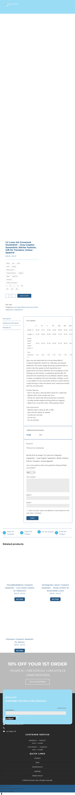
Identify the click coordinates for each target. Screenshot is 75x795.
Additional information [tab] (11, 323)
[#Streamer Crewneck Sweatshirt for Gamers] (20, 604)
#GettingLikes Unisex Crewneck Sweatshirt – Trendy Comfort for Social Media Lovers (55, 588)
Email (29, 503)
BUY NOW (19, 599)
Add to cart (24, 296)
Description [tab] (7, 319)
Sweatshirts (19, 310)
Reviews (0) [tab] (7, 328)
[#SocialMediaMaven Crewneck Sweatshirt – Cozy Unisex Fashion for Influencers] (20, 549)
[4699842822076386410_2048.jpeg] (19, 130)
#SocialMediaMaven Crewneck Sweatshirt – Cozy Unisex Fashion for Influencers (19, 588)
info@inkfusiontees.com (14, 724)
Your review (31, 477)
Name (29, 495)
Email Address (10, 710)
